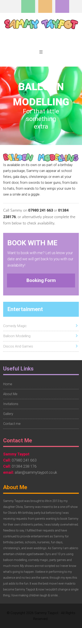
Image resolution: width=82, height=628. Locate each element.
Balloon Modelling (16, 336)
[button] (41, 52)
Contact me (12, 424)
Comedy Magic (15, 326)
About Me (10, 394)
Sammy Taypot (41, 29)
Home (7, 384)
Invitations (10, 404)
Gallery (8, 414)
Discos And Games (18, 346)
